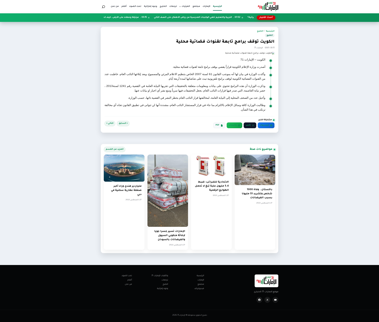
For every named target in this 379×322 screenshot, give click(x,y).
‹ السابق (123, 123)
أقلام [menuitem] (124, 6)
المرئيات (185, 6)
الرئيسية (270, 31)
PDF (217, 125)
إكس (248, 125)
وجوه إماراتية (162, 289)
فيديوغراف (199, 289)
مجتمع (201, 284)
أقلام (129, 280)
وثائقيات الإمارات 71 (159, 276)
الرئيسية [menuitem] (217, 6)
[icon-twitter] (267, 300)
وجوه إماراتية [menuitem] (150, 6)
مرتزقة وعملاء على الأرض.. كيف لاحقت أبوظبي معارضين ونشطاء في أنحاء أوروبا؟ (114, 17)
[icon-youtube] (275, 300)
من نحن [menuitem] (115, 6)
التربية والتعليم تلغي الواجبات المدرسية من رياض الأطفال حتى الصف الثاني (211, 17)
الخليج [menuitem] (163, 6)
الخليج (260, 31)
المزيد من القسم (114, 149)
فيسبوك (264, 125)
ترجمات (165, 280)
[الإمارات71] (268, 6)
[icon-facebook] (259, 300)
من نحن (128, 284)
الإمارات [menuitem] (206, 6)
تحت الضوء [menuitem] (135, 6)
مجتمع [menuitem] (196, 6)
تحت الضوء (127, 276)
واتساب (233, 125)
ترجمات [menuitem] (173, 6)
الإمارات (200, 280)
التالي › (109, 123)
